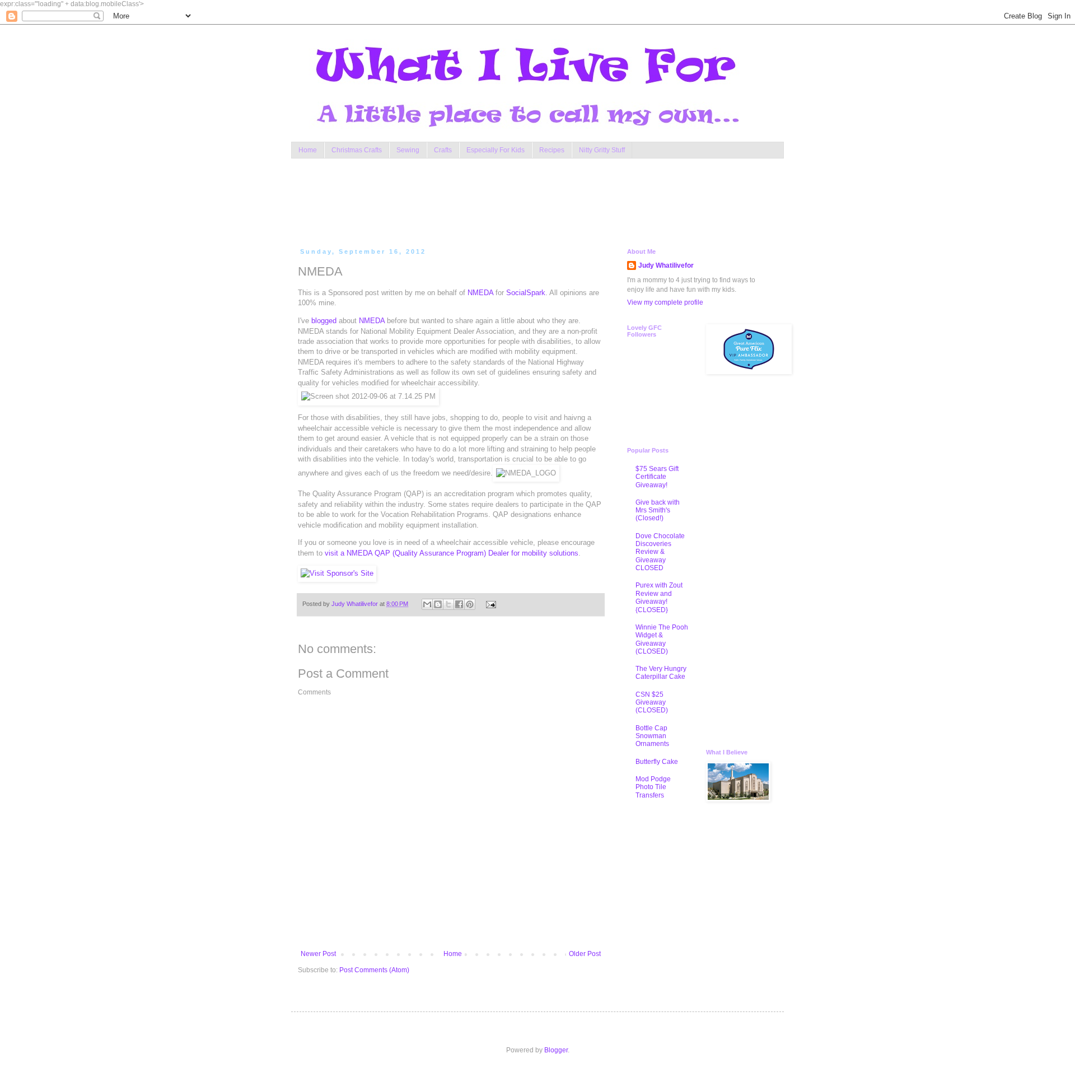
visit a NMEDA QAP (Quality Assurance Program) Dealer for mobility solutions (451, 553)
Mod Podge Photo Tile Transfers (653, 787)
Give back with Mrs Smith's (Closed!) (657, 510)
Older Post (585, 954)
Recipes (551, 150)
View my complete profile (665, 302)
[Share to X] (448, 604)
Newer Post (318, 954)
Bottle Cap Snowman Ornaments (652, 736)
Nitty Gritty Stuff (602, 150)
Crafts (443, 150)
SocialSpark (525, 292)
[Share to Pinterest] (469, 604)
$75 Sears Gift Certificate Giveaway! (657, 477)
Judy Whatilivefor (666, 265)
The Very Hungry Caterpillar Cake (660, 672)
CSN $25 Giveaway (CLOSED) (651, 703)
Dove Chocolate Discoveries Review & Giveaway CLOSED (660, 552)
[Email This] (427, 604)
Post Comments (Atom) (374, 970)
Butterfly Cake (656, 762)
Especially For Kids (495, 150)
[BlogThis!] (437, 604)
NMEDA (480, 292)
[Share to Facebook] (459, 604)
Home (307, 150)
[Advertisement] (512, 200)
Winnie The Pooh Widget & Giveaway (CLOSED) (661, 639)
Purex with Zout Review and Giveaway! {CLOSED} (659, 597)
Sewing (407, 150)
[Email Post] (489, 603)
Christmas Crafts (356, 150)
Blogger (556, 1050)
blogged (323, 320)
